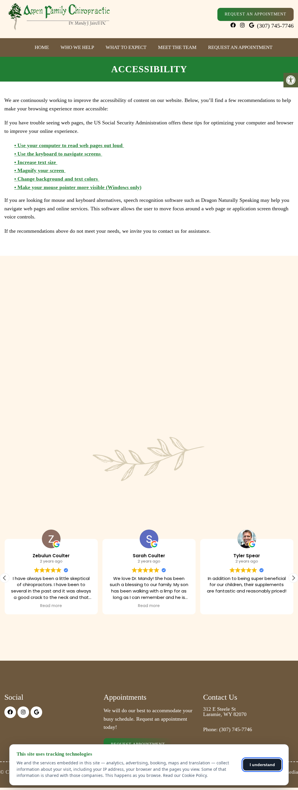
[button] (293, 578)
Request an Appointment (240, 47)
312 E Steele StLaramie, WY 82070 (224, 711)
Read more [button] (51, 606)
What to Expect (126, 47)
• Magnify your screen (39, 170)
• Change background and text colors (56, 179)
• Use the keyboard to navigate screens (58, 154)
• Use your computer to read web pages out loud (69, 145)
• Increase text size (35, 162)
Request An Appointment (255, 14)
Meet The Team (177, 47)
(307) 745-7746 (275, 25)
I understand (262, 764)
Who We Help (77, 47)
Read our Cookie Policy (185, 775)
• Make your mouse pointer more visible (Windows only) (77, 187)
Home (42, 47)
